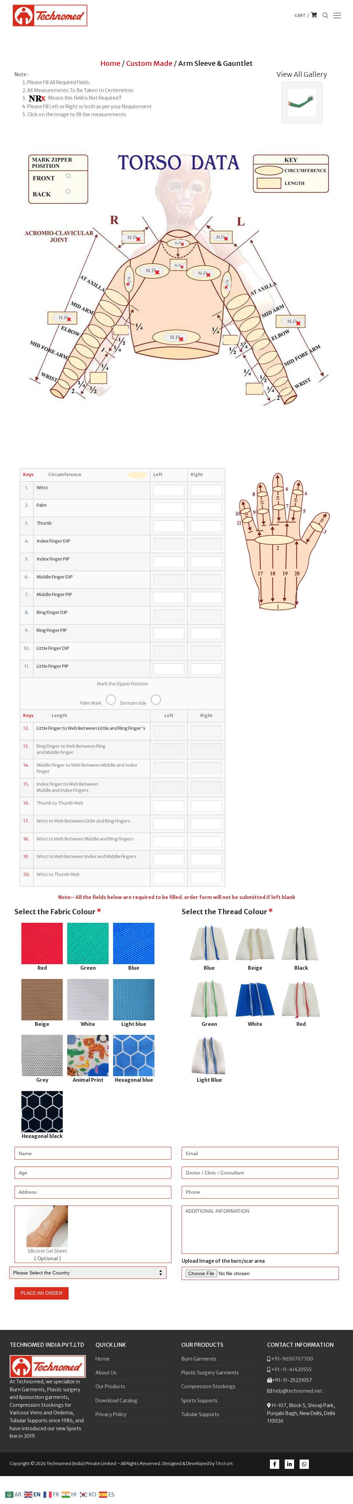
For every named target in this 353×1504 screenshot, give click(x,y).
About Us (106, 1373)
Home (110, 63)
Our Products (110, 1386)
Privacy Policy (111, 1414)
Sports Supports (199, 1400)
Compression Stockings (208, 1386)
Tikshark (224, 1463)
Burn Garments (198, 1359)
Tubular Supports (200, 1414)
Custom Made (149, 63)
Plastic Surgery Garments (210, 1373)
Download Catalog (116, 1400)
